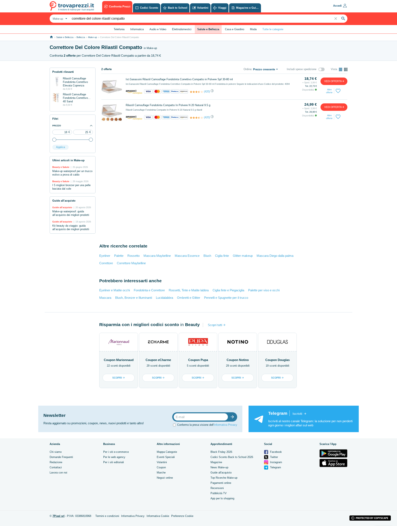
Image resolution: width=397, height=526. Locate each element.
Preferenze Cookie (182, 516)
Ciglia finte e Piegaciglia (228, 290)
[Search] (343, 18)
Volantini (162, 462)
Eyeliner (104, 255)
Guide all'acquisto (221, 472)
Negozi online (165, 477)
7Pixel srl (59, 516)
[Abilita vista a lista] (340, 69)
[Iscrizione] (233, 417)
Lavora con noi (58, 472)
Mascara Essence (187, 255)
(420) (207, 91)
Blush (207, 255)
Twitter (273, 457)
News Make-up (219, 467)
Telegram (275, 467)
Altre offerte (329, 91)
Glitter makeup (243, 255)
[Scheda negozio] (134, 91)
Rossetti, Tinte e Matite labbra (189, 290)
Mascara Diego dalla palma (275, 255)
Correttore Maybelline (131, 263)
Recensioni (217, 488)
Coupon (161, 467)
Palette (118, 255)
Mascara (105, 297)
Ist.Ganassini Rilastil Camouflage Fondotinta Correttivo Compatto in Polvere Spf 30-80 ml (179, 79)
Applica (60, 147)
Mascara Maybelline (157, 255)
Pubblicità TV (218, 493)
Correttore (106, 263)
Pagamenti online (220, 482)
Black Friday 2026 (221, 451)
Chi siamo (56, 451)
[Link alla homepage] (51, 37)
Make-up (92, 37)
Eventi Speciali (166, 457)
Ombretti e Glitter (188, 297)
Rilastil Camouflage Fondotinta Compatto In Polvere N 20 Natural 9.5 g (168, 105)
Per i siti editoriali (113, 462)
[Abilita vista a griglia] (345, 69)
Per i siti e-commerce (116, 451)
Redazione (56, 462)
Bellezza (81, 37)
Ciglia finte (222, 255)
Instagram (275, 462)
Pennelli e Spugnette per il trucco (226, 297)
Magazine (216, 462)
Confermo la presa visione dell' (207, 424)
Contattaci (56, 467)
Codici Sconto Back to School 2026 (231, 457)
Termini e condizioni (107, 516)
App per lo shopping (222, 498)
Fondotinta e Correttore (149, 290)
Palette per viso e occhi (264, 290)
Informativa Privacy (225, 424)
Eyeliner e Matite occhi (114, 290)
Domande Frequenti (61, 457)
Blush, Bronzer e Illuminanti (133, 297)
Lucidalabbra (164, 297)
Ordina (247, 69)
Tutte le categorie (272, 29)
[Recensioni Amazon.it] (196, 92)
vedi (333, 81)
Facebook (275, 451)
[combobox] (59, 18)
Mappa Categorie (167, 451)
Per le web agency (114, 457)
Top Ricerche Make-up (223, 477)
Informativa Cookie (158, 516)
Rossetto (133, 255)
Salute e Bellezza (64, 37)
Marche (161, 472)
